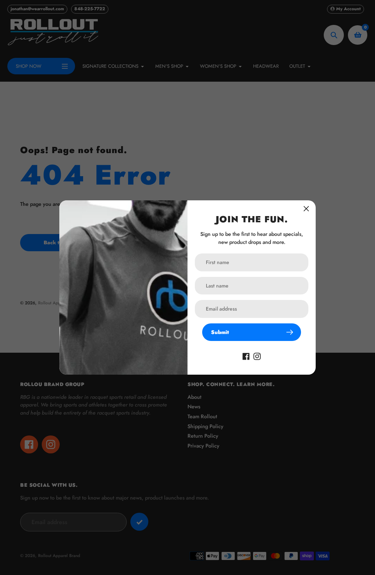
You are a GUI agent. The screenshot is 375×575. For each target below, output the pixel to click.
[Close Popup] (306, 208)
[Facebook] (246, 355)
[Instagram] (257, 355)
